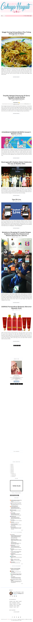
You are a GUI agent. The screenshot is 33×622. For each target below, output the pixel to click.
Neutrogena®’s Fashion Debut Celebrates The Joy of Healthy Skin (16, 163)
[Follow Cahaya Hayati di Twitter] (16, 384)
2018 (11, 471)
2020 (12, 469)
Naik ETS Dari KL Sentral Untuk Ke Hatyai (16, 560)
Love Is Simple (13, 512)
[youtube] (30, 15)
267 (17, 345)
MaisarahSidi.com (17, 620)
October (13, 476)
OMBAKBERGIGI (13, 553)
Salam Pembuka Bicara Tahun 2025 (15, 562)
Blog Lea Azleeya (13, 526)
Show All (22, 583)
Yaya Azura (12, 548)
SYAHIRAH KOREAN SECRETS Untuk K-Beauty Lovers (16, 133)
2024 (12, 464)
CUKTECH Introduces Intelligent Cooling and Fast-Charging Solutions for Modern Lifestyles (16, 540)
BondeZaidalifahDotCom (14, 506)
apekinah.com (13, 545)
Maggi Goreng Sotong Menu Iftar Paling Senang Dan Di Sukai (16, 33)
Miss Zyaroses (13, 576)
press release (13, 165)
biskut (20, 601)
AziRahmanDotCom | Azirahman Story (16, 500)
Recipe (13, 35)
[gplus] (28, 15)
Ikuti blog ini (17, 381)
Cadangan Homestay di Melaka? (15, 552)
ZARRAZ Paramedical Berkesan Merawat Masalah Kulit (16, 307)
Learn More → (15, 594)
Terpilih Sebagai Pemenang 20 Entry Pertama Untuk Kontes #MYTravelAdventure (16, 97)
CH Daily (13, 100)
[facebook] (24, 15)
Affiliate (11, 601)
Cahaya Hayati (21, 619)
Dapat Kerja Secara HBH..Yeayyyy (15, 522)
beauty (13, 135)
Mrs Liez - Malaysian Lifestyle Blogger (15, 559)
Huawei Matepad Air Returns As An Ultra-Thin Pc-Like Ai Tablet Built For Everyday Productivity (16, 528)
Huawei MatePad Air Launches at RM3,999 (16, 520)
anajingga (12, 571)
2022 (12, 466)
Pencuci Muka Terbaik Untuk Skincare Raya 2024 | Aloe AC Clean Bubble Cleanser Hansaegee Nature (16, 582)
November (13, 475)
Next (19, 345)
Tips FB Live (16, 200)
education (11, 605)
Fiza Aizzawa (13, 534)
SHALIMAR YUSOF (13, 516)
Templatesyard (13, 619)
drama (20, 604)
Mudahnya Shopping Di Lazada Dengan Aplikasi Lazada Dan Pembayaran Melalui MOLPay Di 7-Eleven (16, 233)
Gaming (18, 605)
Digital (14, 604)
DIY (17, 604)
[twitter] (27, 15)
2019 (11, 470)
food (15, 605)
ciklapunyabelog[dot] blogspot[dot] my (16, 503)
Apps (14, 601)
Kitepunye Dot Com (13, 542)
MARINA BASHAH (13, 556)
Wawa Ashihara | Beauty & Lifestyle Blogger (16, 580)
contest (11, 604)
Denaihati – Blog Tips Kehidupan (15, 568)
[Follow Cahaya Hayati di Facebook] (12, 384)
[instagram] (25, 15)
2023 (12, 465)
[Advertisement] (16, 24)
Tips (13, 201)
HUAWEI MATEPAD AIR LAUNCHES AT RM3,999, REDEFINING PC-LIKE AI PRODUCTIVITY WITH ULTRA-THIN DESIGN (16, 508)
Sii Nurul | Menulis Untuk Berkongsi (16, 551)
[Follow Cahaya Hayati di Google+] (21, 384)
